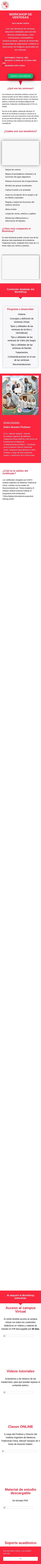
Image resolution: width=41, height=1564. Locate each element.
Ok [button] (20, 1559)
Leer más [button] (6, 1553)
